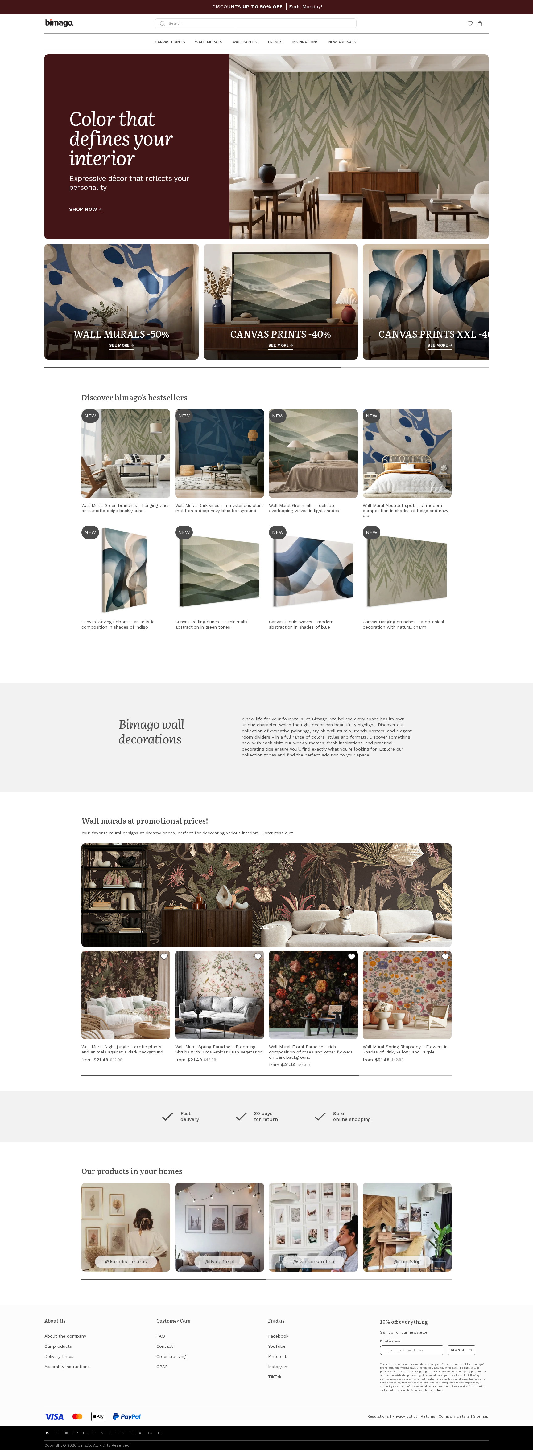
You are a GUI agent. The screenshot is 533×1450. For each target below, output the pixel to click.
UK (66, 1433)
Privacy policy (404, 1416)
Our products (58, 1346)
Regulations (378, 1416)
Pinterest (277, 1356)
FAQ (160, 1336)
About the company (65, 1336)
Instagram (278, 1366)
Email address (390, 1341)
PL (56, 1433)
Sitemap (481, 1416)
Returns (428, 1416)
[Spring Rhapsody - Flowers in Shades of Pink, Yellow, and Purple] (445, 958)
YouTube (277, 1346)
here (440, 1390)
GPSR (162, 1366)
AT (141, 1433)
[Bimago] (60, 23)
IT (94, 1433)
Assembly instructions (67, 1366)
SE (131, 1433)
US (46, 1433)
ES (122, 1433)
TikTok (274, 1376)
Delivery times (58, 1356)
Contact (164, 1346)
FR (75, 1433)
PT (112, 1433)
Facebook (278, 1336)
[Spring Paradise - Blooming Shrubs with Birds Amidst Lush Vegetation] (258, 958)
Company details (454, 1416)
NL (103, 1433)
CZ (150, 1433)
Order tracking (171, 1356)
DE (85, 1433)
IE (159, 1433)
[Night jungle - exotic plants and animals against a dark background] (164, 958)
